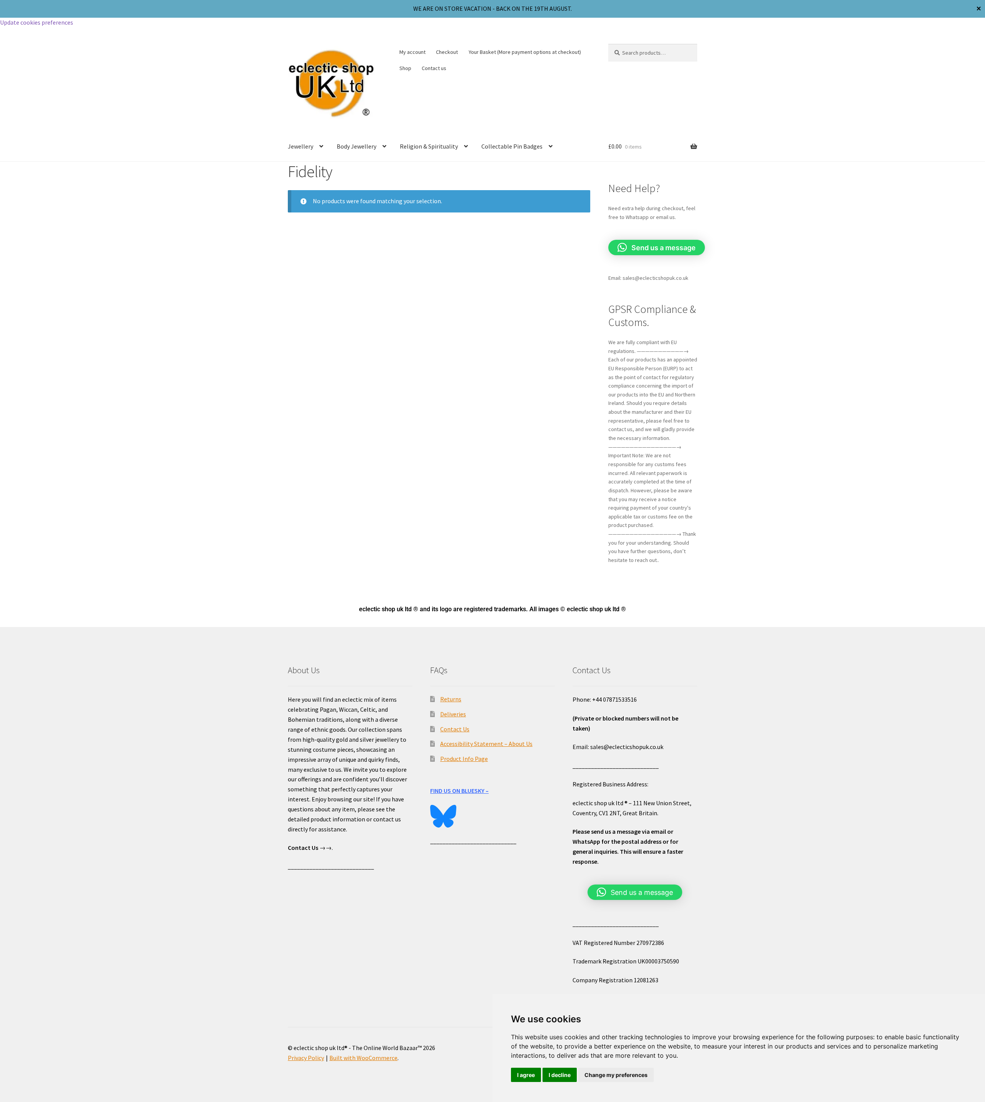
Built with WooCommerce (363, 1058)
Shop (405, 68)
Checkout (447, 51)
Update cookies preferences (36, 22)
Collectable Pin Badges (512, 146)
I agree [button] (526, 1075)
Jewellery (300, 146)
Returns (450, 699)
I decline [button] (560, 1075)
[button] (656, 247)
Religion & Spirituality (429, 146)
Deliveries (453, 714)
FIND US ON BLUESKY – (459, 790)
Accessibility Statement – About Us (486, 743)
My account (412, 51)
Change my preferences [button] (616, 1075)
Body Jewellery (356, 146)
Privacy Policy (306, 1058)
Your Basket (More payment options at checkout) (525, 51)
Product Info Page (464, 759)
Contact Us (454, 729)
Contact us (434, 68)
